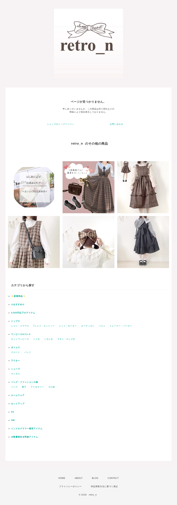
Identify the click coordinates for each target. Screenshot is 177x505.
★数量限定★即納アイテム (24, 437)
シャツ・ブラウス (20, 326)
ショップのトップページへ (60, 124)
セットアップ (18, 403)
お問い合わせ (116, 124)
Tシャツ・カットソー (44, 326)
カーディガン (88, 326)
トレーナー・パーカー (121, 326)
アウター (15, 360)
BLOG (95, 478)
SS (12, 412)
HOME (61, 478)
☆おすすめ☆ (18, 304)
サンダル (15, 374)
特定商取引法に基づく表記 (104, 486)
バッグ (14, 387)
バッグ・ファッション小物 (24, 382)
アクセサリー (37, 387)
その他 (51, 387)
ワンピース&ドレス (21, 334)
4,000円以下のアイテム (23, 313)
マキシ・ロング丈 (66, 339)
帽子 (24, 387)
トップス (15, 321)
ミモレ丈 (48, 339)
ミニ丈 (36, 339)
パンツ (27, 352)
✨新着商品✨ (18, 296)
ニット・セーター (68, 326)
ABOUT (79, 478)
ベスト (102, 326)
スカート (15, 352)
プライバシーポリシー (70, 486)
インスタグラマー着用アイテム (27, 428)
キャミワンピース (20, 339)
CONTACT (113, 478)
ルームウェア (18, 395)
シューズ (15, 369)
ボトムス (15, 347)
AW (13, 420)
